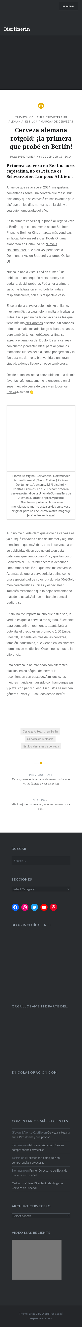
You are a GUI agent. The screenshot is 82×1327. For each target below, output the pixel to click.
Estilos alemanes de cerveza (41, 746)
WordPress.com (52, 1313)
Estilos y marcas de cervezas (49, 121)
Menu (70, 6)
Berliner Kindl (29, 232)
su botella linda (50, 289)
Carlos (16, 1183)
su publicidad (16, 550)
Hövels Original (55, 238)
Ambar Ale (22, 568)
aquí (52, 515)
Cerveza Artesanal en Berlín (40, 731)
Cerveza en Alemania (40, 738)
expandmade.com (41, 1318)
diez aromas (34, 323)
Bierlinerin (17, 29)
